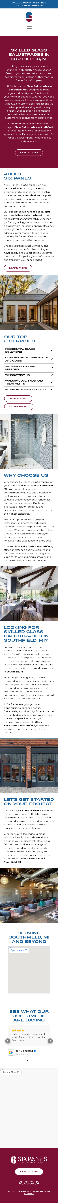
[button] (29, 27)
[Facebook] (21, 1183)
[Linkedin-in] (32, 1183)
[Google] (37, 1183)
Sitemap (29, 1193)
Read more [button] (18, 1040)
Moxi (47, 1191)
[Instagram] (26, 1183)
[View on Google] (11, 1052)
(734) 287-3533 (34, 5)
